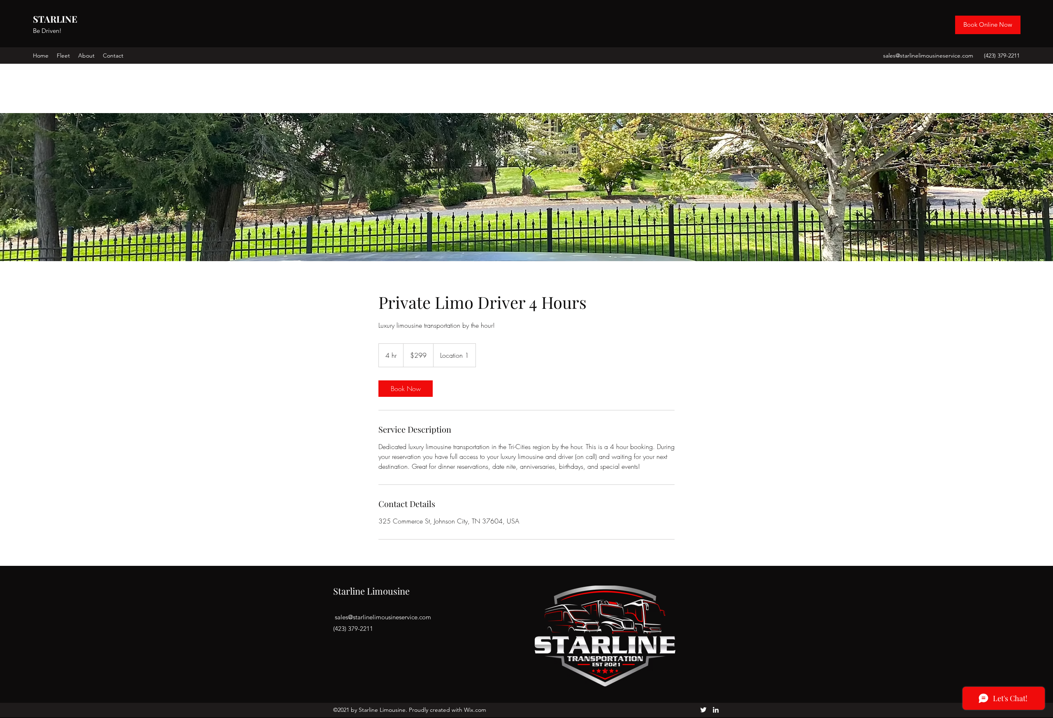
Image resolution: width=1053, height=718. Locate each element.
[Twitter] (703, 710)
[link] (405, 388)
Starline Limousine (371, 591)
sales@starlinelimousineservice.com (928, 55)
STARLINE (55, 19)
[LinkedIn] (716, 710)
